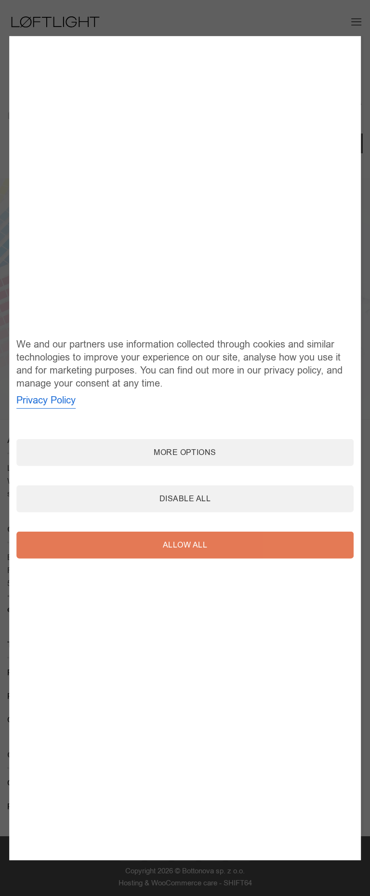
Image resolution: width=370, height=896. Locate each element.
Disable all (185, 498)
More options (185, 452)
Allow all (185, 544)
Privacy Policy (46, 399)
